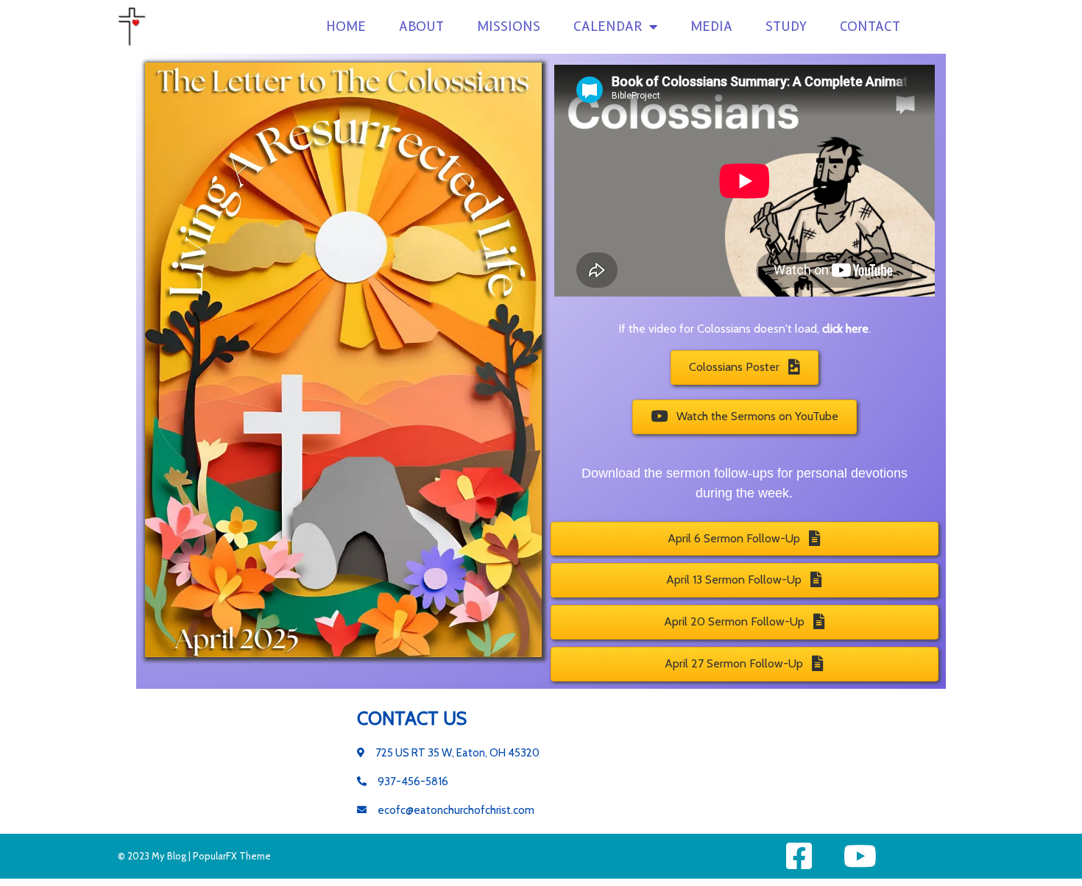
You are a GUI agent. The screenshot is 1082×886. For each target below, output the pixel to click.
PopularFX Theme (232, 856)
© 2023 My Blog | (155, 856)
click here (845, 329)
